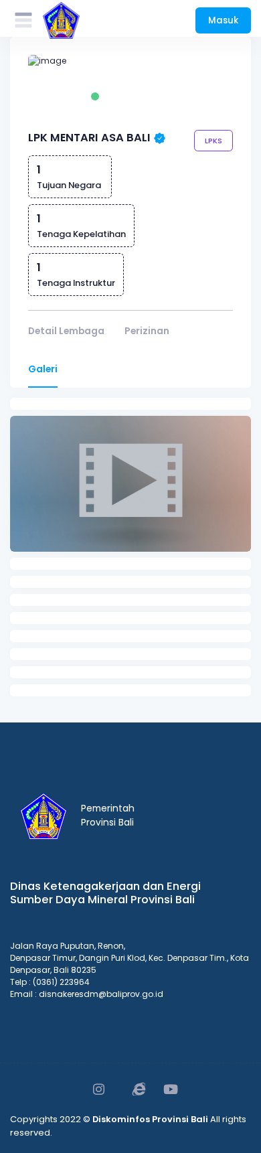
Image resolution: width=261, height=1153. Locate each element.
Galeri (43, 369)
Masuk (223, 20)
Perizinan (146, 331)
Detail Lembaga (66, 331)
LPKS (213, 140)
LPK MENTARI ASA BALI (89, 137)
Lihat (133, 497)
